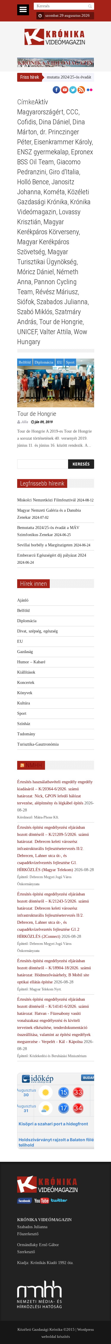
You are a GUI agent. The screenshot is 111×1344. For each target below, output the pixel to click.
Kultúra (23, 703)
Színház (23, 724)
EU (59, 362)
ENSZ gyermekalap (42, 152)
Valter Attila (55, 332)
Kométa (54, 192)
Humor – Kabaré (31, 662)
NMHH (34, 765)
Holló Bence (33, 182)
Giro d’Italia (64, 172)
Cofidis (26, 122)
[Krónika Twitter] (59, 1202)
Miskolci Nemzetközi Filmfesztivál (46, 500)
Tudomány (26, 734)
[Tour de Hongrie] (55, 383)
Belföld (25, 362)
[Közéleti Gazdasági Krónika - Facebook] (24, 1202)
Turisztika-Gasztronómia (38, 744)
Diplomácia (44, 362)
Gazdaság (25, 652)
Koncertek (25, 682)
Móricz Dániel (35, 272)
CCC (72, 112)
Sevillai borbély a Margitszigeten (45, 545)
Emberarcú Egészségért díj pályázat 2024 (51, 555)
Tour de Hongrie (61, 322)
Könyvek (24, 693)
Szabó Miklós (34, 312)
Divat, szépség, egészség (37, 631)
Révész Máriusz (57, 292)
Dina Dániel (54, 122)
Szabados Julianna (62, 302)
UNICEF (27, 332)
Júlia (24, 422)
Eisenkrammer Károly (63, 142)
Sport (70, 362)
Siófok (25, 302)
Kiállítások (26, 672)
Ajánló (22, 600)
